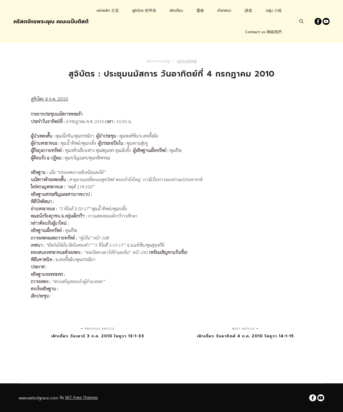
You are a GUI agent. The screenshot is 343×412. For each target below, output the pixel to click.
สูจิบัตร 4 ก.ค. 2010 (49, 99)
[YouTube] (326, 21)
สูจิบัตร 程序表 (187, 61)
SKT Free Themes (81, 397)
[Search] (301, 21)
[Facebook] (318, 21)
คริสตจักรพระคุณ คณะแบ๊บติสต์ (40, 21)
